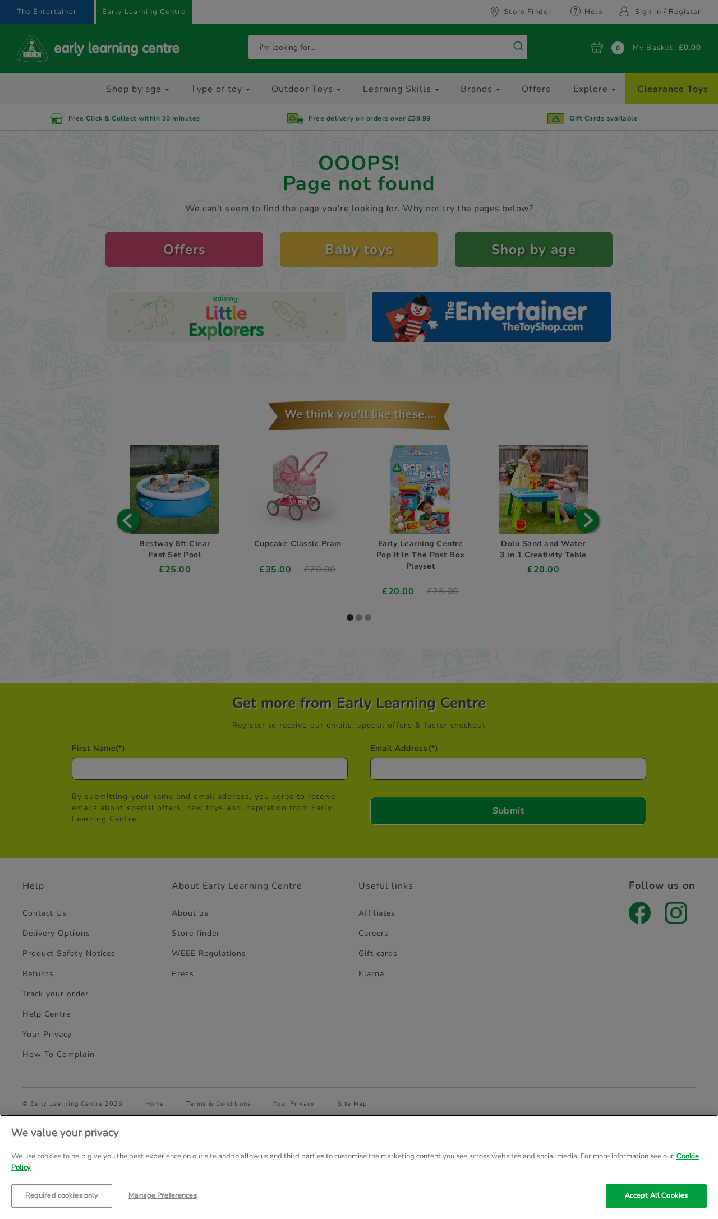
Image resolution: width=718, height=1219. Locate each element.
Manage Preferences (162, 1195)
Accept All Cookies (656, 1195)
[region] (359, 1167)
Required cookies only (62, 1195)
